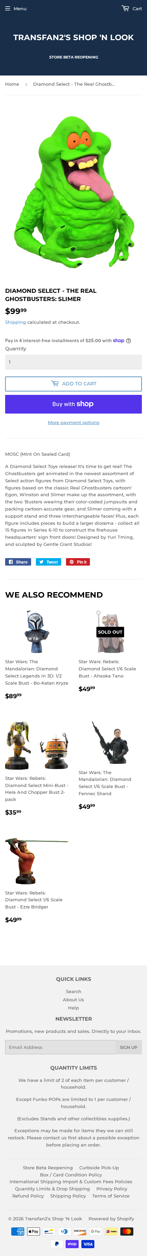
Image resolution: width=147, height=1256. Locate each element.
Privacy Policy (111, 1188)
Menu (20, 8)
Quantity (15, 349)
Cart (136, 8)
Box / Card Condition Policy (71, 1174)
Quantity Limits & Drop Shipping (52, 1188)
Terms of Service (111, 1196)
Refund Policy (28, 1196)
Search (73, 991)
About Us (73, 999)
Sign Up (128, 1047)
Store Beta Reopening (48, 1167)
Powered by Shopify (111, 1218)
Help (73, 1007)
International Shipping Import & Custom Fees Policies (71, 1181)
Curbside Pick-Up (99, 1167)
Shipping (15, 322)
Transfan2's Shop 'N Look (73, 37)
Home (12, 84)
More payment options (73, 422)
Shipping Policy (68, 1196)
